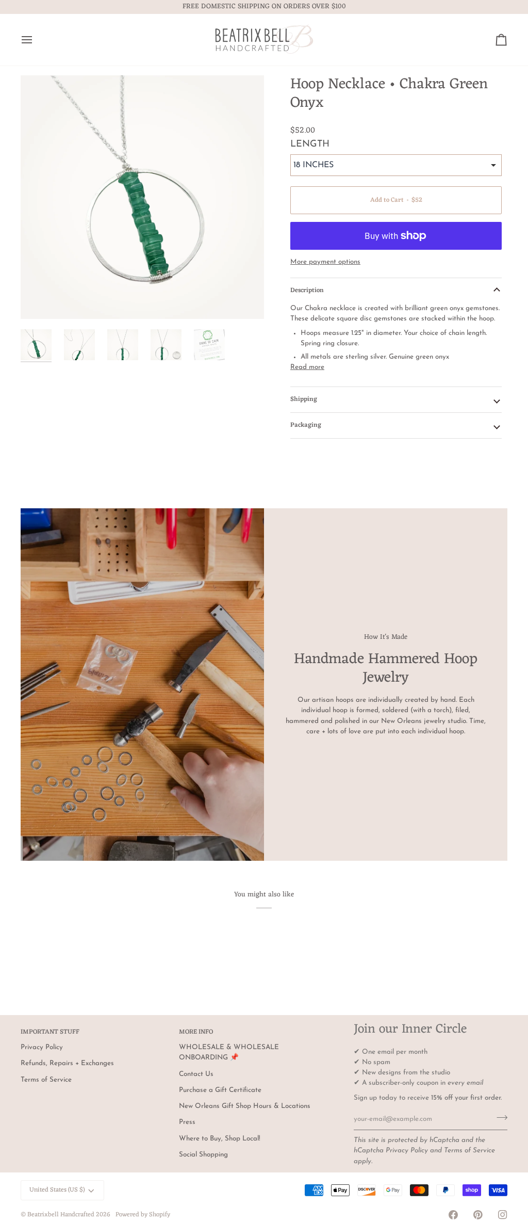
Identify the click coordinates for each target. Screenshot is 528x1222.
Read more (307, 367)
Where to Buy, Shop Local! (219, 1138)
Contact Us (196, 1074)
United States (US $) (57, 1190)
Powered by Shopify (143, 1214)
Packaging (305, 425)
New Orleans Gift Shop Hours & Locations (244, 1106)
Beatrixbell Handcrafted (60, 1214)
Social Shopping (203, 1154)
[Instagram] (502, 1214)
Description (307, 290)
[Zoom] (142, 197)
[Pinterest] (478, 1214)
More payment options (325, 262)
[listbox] (396, 165)
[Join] (498, 1118)
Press (187, 1122)
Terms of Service (469, 1150)
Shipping (303, 399)
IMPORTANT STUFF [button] (50, 1032)
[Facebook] (453, 1214)
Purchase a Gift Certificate (220, 1090)
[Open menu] (36, 40)
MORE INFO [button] (196, 1032)
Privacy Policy (407, 1150)
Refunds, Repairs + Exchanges (67, 1063)
